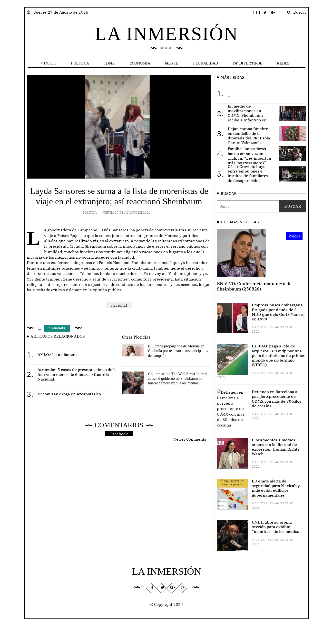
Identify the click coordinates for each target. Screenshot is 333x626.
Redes (283, 63)
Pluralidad (205, 63)
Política (80, 63)
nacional (119, 305)
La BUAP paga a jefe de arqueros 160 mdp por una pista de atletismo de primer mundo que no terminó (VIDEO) (278, 355)
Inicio (50, 63)
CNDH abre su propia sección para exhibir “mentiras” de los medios (275, 527)
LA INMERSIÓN (166, 33)
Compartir (58, 328)
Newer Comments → (192, 439)
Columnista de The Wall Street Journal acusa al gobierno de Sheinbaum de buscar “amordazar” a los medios (177, 378)
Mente (171, 63)
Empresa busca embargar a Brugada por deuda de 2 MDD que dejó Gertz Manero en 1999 (278, 311)
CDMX (109, 63)
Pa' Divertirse (247, 63)
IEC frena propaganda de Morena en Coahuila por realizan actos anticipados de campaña (178, 350)
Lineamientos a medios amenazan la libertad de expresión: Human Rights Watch (275, 446)
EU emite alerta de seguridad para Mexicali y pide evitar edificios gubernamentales (276, 488)
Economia (139, 63)
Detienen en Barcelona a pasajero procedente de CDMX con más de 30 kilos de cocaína (276, 398)
